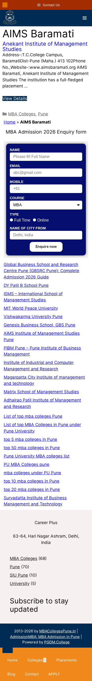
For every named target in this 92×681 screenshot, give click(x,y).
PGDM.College (57, 642)
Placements (66, 660)
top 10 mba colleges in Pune (31, 481)
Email (15, 166)
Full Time (22, 220)
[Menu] (84, 18)
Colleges (35, 660)
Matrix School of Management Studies (41, 391)
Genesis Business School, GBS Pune (39, 324)
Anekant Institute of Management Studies (45, 46)
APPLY (54, 674)
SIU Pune (19, 575)
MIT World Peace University (31, 308)
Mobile (16, 182)
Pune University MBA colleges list (36, 456)
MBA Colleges (22, 113)
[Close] (7, 650)
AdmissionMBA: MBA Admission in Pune (45, 636)
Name (15, 150)
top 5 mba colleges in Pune (30, 439)
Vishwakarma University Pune (33, 316)
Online (43, 220)
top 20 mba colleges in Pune (32, 489)
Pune (43, 113)
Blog (11, 674)
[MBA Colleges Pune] (9, 18)
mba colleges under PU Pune (32, 472)
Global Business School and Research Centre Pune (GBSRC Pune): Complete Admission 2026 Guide (41, 270)
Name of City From (28, 228)
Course (17, 198)
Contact (32, 674)
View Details (14, 98)
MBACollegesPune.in (57, 631)
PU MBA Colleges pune (26, 464)
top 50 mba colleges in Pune (32, 447)
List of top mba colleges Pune (33, 416)
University (19, 583)
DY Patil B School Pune (26, 285)
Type (14, 214)
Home (9, 122)
